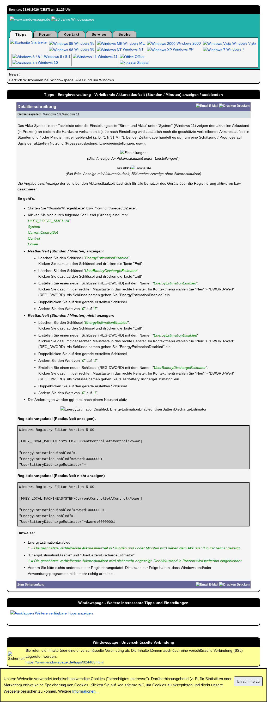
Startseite (38, 42)
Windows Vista (243, 43)
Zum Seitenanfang (30, 584)
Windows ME (133, 43)
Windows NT (133, 49)
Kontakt (72, 34)
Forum (45, 34)
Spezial (142, 62)
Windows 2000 (188, 43)
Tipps (21, 34)
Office (139, 56)
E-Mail (213, 106)
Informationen (83, 691)
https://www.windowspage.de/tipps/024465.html (65, 662)
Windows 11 (107, 56)
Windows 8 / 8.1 (56, 56)
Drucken (243, 106)
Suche (124, 34)
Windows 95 (83, 43)
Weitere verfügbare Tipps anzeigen (63, 613)
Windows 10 (47, 62)
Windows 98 (83, 49)
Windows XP (182, 49)
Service (99, 34)
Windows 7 (234, 49)
